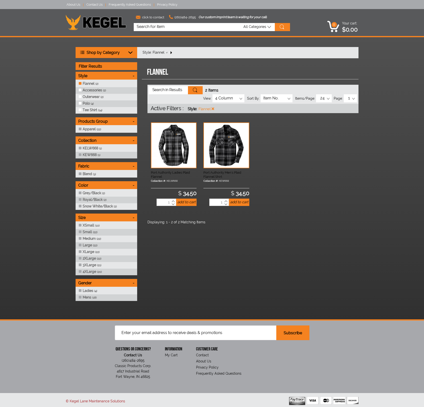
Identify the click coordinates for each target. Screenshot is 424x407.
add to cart (186, 202)
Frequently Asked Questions (130, 4)
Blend (89, 174)
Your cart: (349, 23)
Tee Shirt (92, 110)
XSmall (91, 225)
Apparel (92, 129)
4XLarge (92, 272)
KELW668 (92, 148)
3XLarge (92, 265)
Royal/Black (94, 200)
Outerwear (93, 97)
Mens (90, 297)
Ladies (90, 291)
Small (90, 232)
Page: (338, 98)
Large (90, 245)
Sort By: (253, 98)
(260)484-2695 (185, 17)
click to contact (152, 17)
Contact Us (94, 4)
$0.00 (350, 29)
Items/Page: (305, 98)
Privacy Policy (167, 4)
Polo (88, 103)
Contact (202, 355)
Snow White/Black (100, 206)
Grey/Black (94, 193)
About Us (73, 4)
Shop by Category (103, 52)
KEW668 (91, 155)
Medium (92, 238)
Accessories (94, 90)
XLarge (91, 252)
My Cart (171, 355)
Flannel (205, 109)
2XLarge (92, 258)
